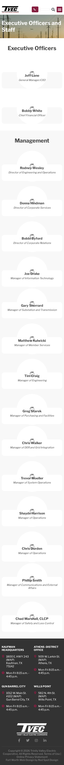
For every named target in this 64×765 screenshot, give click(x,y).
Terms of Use (52, 753)
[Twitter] (28, 740)
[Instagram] (36, 740)
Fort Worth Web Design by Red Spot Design (32, 760)
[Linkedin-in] (45, 740)
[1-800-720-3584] (35, 9)
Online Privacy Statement (32, 756)
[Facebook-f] (19, 740)
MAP (10, 659)
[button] (59, 9)
